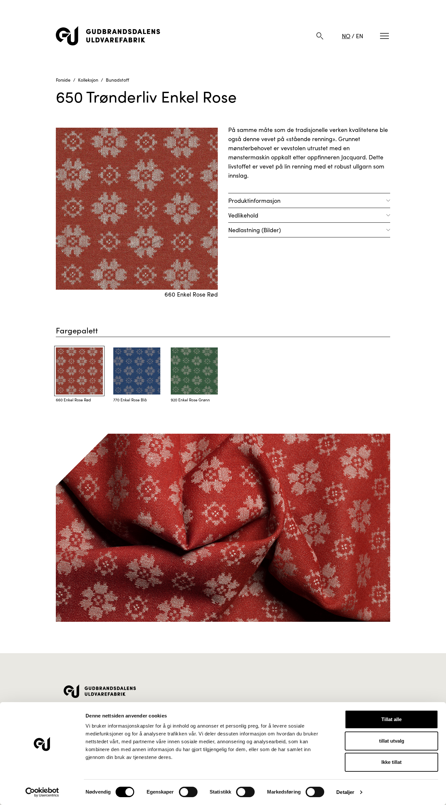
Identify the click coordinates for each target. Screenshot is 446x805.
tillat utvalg (391, 741)
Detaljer (345, 792)
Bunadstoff (117, 80)
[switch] (188, 792)
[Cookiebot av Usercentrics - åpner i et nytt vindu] (42, 792)
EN (359, 36)
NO (346, 36)
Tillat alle (391, 719)
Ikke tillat (391, 762)
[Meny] (384, 36)
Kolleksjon (88, 80)
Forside (63, 80)
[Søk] (320, 36)
